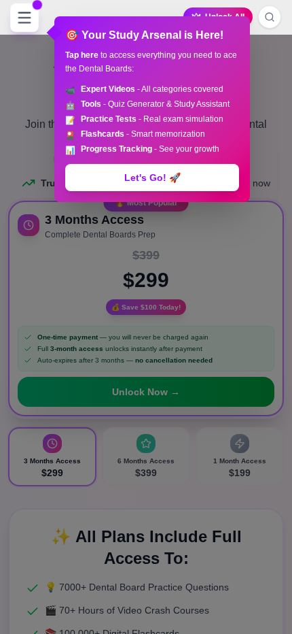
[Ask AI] (269, 17)
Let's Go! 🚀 (152, 177)
